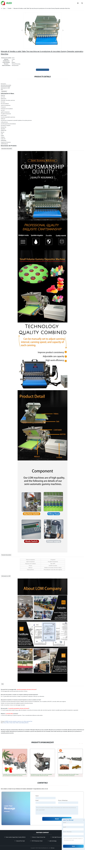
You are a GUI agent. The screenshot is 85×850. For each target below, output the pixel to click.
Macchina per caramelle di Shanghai (27, 729)
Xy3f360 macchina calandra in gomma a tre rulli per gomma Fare (18, 721)
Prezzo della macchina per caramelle (59, 731)
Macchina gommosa (72, 729)
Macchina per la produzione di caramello (58, 729)
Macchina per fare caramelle (42, 729)
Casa (4, 8)
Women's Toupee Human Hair (38, 837)
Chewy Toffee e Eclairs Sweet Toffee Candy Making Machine (15, 722)
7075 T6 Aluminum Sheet (36, 840)
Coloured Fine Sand (20, 840)
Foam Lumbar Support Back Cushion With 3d (15, 837)
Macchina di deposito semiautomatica (9, 729)
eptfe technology (52, 840)
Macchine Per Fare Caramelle (43, 731)
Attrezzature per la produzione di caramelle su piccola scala (23, 731)
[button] (78, 3)
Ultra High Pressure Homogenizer (59, 837)
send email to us (43, 69)
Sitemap (52, 847)
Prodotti (9, 8)
